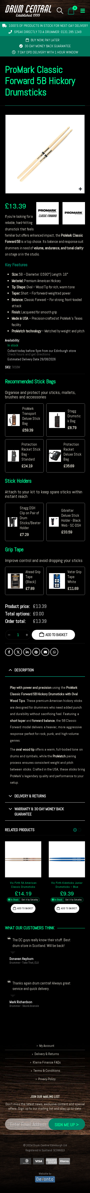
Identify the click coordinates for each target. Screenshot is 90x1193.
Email (45, 652)
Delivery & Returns (46, 1054)
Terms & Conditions (47, 1070)
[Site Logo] (28, 11)
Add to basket (56, 634)
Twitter (18, 652)
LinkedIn (27, 652)
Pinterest (36, 652)
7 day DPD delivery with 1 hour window (48, 52)
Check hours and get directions (29, 354)
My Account (46, 1046)
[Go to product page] (23, 859)
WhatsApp (54, 652)
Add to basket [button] (25, 908)
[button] (60, 10)
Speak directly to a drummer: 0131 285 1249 (48, 32)
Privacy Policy (47, 1079)
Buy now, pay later (45, 40)
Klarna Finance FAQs (47, 1062)
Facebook (9, 652)
